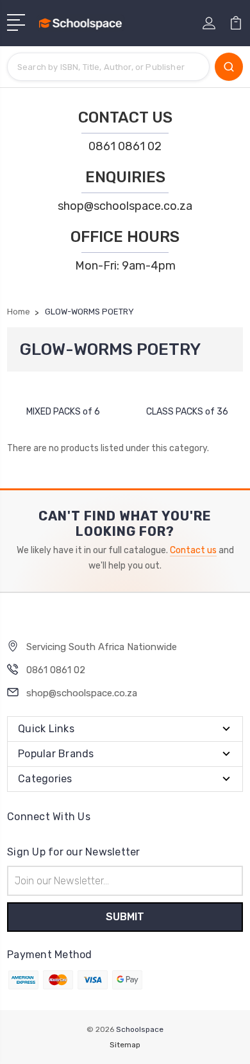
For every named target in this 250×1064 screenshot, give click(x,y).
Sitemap (125, 1044)
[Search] (229, 67)
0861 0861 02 (125, 146)
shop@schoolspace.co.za (125, 206)
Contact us (193, 550)
